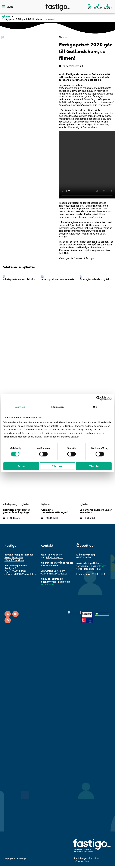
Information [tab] (57, 407)
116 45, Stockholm (14, 560)
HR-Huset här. (47, 584)
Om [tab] (95, 407)
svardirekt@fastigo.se (55, 573)
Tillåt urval (57, 466)
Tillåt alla (94, 466)
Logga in (108, 8)
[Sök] (89, 5)
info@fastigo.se (54, 557)
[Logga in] (108, 5)
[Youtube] (15, 614)
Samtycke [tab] (20, 407)
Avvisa (21, 466)
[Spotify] (7, 620)
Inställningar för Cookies (87, 858)
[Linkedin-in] (7, 614)
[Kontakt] (97, 5)
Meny (10, 6)
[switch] (43, 454)
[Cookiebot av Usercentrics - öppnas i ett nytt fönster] (98, 398)
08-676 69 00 (55, 554)
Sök (89, 8)
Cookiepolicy (82, 861)
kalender (101, 566)
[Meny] (3, 7)
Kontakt (98, 8)
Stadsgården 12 (12, 557)
